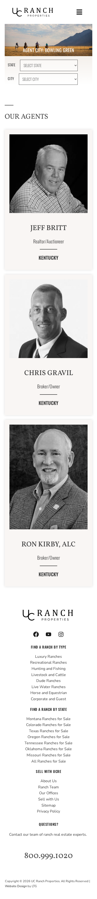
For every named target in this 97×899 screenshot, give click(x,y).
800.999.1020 (48, 856)
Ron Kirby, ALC (48, 544)
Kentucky (48, 257)
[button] (79, 12)
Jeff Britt (48, 228)
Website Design (16, 886)
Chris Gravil (48, 373)
